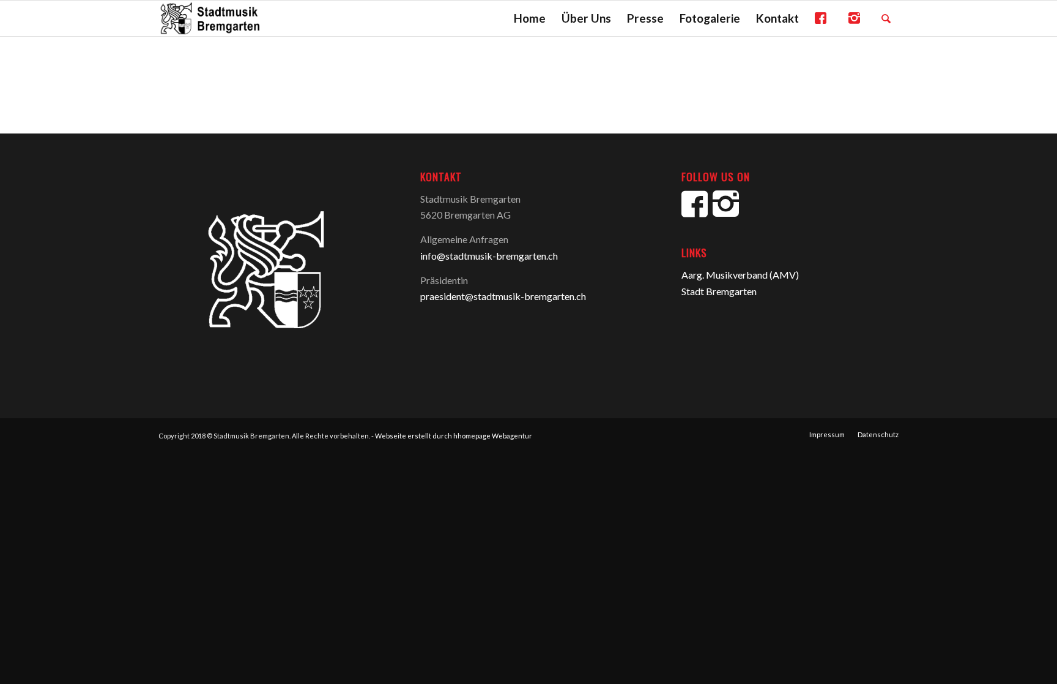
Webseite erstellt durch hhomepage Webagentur (453, 436)
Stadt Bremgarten (719, 291)
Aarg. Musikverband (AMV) (740, 274)
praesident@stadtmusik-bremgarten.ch (503, 296)
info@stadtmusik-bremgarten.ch (489, 255)
